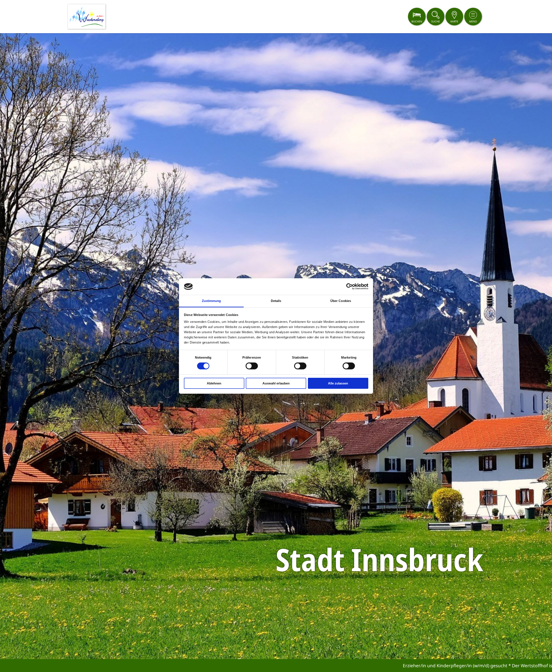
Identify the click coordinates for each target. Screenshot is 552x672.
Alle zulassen (338, 383)
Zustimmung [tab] (211, 301)
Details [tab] (276, 301)
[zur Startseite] (86, 16)
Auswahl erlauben (276, 383)
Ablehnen (214, 383)
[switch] (252, 365)
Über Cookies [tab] (340, 301)
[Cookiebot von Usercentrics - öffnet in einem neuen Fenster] (349, 286)
